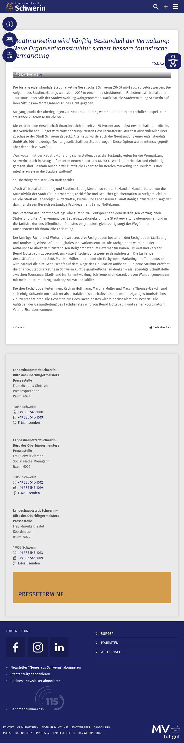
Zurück (19, 327)
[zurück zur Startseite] (25, 6)
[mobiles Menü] (175, 6)
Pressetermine (41, 594)
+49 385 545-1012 (30, 482)
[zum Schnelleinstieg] (166, 7)
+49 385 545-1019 (30, 417)
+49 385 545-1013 (30, 553)
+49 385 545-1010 (30, 412)
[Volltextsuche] (156, 7)
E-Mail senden (29, 423)
